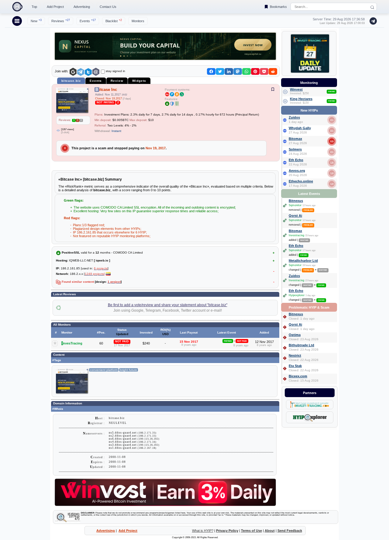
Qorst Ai (295, 215)
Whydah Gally (300, 128)
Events (88, 21)
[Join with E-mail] (96, 72)
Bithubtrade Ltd (301, 345)
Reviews (60, 21)
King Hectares (301, 99)
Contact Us (108, 7)
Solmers (295, 149)
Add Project (55, 7)
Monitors (138, 21)
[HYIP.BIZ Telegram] (372, 21)
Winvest (296, 89)
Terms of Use (251, 530)
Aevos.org (297, 170)
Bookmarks (278, 7)
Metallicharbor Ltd (303, 260)
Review (117, 80)
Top (34, 7)
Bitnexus (296, 200)
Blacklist (113, 21)
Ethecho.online (301, 181)
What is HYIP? (202, 530)
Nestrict (295, 355)
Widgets (139, 80)
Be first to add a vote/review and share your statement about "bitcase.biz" (167, 305)
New (36, 21)
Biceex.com (298, 376)
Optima (295, 335)
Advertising (82, 7)
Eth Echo (296, 160)
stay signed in (115, 71)
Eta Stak (295, 366)
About (270, 530)
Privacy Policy (227, 530)
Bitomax (295, 138)
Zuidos (294, 117)
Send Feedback (289, 530)
